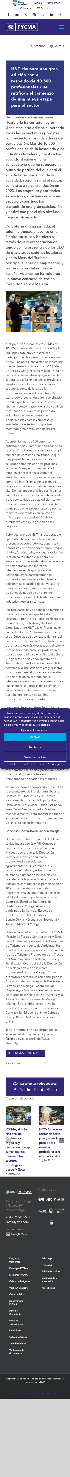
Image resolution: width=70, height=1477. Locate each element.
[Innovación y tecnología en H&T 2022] (34, 292)
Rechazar (35, 747)
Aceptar (35, 736)
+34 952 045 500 (17, 1217)
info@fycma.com (17, 1222)
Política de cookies (21, 764)
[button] (8, 1140)
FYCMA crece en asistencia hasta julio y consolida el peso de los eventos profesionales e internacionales (51, 1143)
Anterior (39, 46)
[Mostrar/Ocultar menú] (62, 27)
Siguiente (55, 46)
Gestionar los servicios (34, 730)
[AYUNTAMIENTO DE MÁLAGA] (20, 3)
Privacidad (39, 764)
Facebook (12, 1038)
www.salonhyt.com (18, 1034)
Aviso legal (53, 764)
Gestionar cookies (35, 757)
